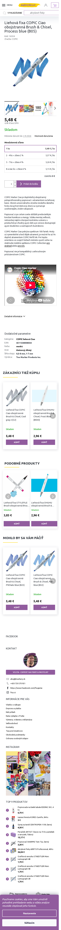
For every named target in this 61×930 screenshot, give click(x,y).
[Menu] (4, 5)
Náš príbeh (10, 712)
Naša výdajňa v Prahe (15, 716)
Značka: (11, 39)
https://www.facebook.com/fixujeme (26, 688)
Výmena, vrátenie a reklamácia (19, 720)
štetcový (20, 350)
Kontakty (10, 727)
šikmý (29, 350)
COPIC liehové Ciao (25, 339)
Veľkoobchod (12, 723)
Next (53, 496)
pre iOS (21, 246)
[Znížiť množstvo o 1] (14, 185)
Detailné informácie (13, 316)
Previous (8, 496)
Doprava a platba (13, 708)
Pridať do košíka (31, 184)
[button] (8, 416)
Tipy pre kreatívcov (14, 731)
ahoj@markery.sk (17, 679)
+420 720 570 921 (17, 683)
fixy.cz (13, 692)
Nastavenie (29, 913)
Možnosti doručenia (44, 136)
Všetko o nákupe (13, 705)
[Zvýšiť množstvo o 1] (14, 182)
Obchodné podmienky (15, 735)
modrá (19, 346)
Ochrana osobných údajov (17, 738)
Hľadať (13, 13)
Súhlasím (29, 922)
